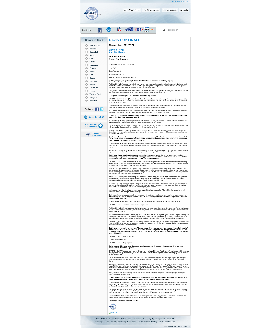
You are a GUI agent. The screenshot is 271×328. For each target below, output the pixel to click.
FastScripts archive (151, 10)
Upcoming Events (159, 319)
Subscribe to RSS (96, 117)
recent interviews (170, 10)
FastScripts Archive (119, 319)
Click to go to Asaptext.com (91, 125)
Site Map (154, 322)
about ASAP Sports (132, 10)
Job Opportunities (165, 322)
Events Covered (110, 322)
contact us (184, 1)
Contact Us (171, 319)
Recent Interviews (134, 319)
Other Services (131, 322)
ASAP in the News (144, 322)
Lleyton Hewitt (116, 50)
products (184, 10)
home (174, 1)
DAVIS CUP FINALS (124, 40)
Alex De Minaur (117, 52)
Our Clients (121, 322)
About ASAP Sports (103, 319)
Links (174, 322)
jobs (178, 1)
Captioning (147, 319)
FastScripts (99, 322)
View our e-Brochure (97, 134)
